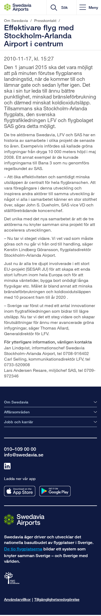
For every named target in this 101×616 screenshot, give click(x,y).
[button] (88, 7)
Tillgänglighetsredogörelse (56, 599)
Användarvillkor (17, 599)
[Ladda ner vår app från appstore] (19, 491)
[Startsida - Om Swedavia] (17, 7)
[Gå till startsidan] (24, 519)
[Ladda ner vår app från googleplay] (55, 491)
